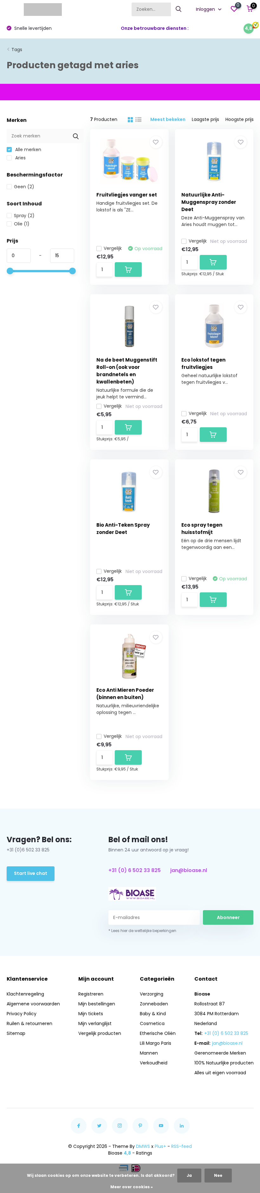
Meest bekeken (167, 119)
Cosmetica (152, 1023)
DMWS (143, 1146)
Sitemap (16, 1033)
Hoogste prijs (239, 119)
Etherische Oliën (158, 1033)
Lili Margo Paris (155, 1043)
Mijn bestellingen (96, 1004)
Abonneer (228, 917)
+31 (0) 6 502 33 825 (134, 870)
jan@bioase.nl (188, 870)
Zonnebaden (154, 1004)
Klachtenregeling (25, 994)
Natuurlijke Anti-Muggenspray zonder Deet (208, 202)
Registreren (90, 994)
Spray (24, 215)
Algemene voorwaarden (33, 1004)
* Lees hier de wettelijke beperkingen (142, 930)
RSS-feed (181, 1146)
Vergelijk (113, 248)
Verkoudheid (153, 1063)
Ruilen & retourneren (29, 1023)
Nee (218, 1175)
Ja (189, 1175)
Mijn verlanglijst (95, 1023)
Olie (21, 224)
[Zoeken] (179, 9)
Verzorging (151, 994)
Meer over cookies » (131, 1187)
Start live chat (30, 873)
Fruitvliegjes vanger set (126, 194)
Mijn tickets (90, 1013)
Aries (20, 158)
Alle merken (27, 149)
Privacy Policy (21, 1013)
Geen (24, 186)
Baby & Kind (153, 1013)
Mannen (149, 1053)
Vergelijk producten (99, 1033)
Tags (16, 49)
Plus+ (160, 1146)
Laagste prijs (205, 119)
